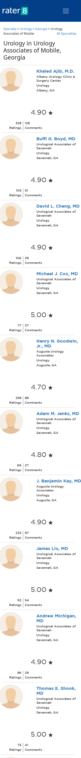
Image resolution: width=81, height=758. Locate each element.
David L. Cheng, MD (58, 206)
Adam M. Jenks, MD (57, 414)
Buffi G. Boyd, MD (55, 139)
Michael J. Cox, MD (57, 274)
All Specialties (67, 33)
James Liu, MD (52, 549)
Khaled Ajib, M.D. (55, 71)
